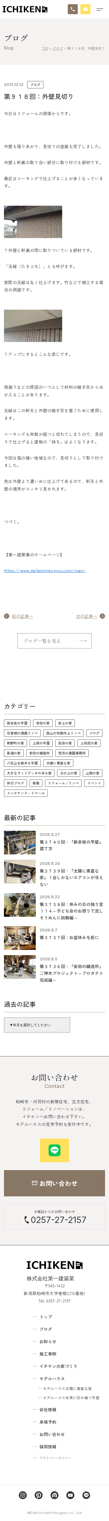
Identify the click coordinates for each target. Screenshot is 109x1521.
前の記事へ (22, 616)
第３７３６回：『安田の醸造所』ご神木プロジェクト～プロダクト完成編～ (71, 973)
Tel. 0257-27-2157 (54, 1300)
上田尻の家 (89, 743)
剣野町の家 (15, 743)
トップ (45, 1316)
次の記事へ (86, 616)
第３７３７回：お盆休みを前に (69, 937)
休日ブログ (15, 782)
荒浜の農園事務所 (72, 753)
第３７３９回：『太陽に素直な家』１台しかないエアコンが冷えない (71, 877)
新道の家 (14, 753)
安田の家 (43, 723)
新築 (36, 782)
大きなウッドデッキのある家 (29, 772)
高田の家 (65, 743)
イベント (94, 782)
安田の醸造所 (39, 753)
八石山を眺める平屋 (22, 762)
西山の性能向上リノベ (63, 733)
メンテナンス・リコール (26, 792)
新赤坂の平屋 (17, 723)
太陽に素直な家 (58, 762)
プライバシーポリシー (55, 1457)
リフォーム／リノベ (63, 782)
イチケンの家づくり (58, 1366)
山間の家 (92, 772)
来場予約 (47, 1422)
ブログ (35, 84)
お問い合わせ (52, 1434)
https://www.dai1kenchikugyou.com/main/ (44, 570)
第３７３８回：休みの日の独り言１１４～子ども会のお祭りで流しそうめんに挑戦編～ (71, 911)
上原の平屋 (41, 743)
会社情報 (47, 1409)
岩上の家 (65, 723)
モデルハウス (52, 1378)
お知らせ (47, 1341)
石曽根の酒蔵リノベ (22, 733)
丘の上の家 (68, 772)
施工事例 (47, 1354)
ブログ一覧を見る (42, 640)
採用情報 (47, 1446)
